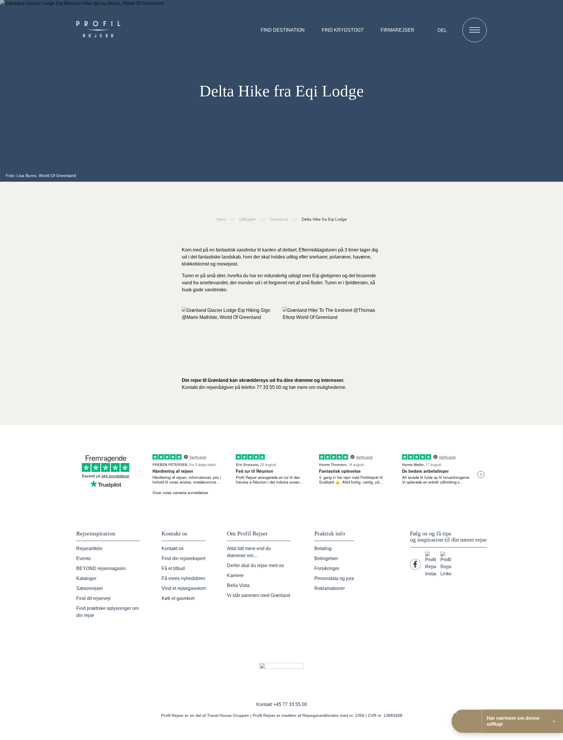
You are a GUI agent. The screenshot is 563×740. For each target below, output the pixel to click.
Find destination (283, 30)
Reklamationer (329, 588)
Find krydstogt (343, 30)
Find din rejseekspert (183, 558)
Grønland (279, 219)
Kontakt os (173, 548)
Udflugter (247, 219)
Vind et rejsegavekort (184, 588)
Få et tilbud (173, 568)
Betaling (323, 548)
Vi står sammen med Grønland (258, 595)
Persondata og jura (334, 578)
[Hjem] (99, 30)
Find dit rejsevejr (93, 598)
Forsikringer (326, 568)
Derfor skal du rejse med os (255, 565)
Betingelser (326, 558)
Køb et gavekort (178, 598)
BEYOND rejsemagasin (101, 568)
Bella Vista (238, 585)
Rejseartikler (89, 548)
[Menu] (474, 30)
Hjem (221, 219)
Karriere (235, 575)
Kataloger (86, 578)
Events (83, 558)
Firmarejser (397, 30)
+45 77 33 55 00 (290, 704)
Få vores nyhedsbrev (183, 578)
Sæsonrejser (89, 588)
